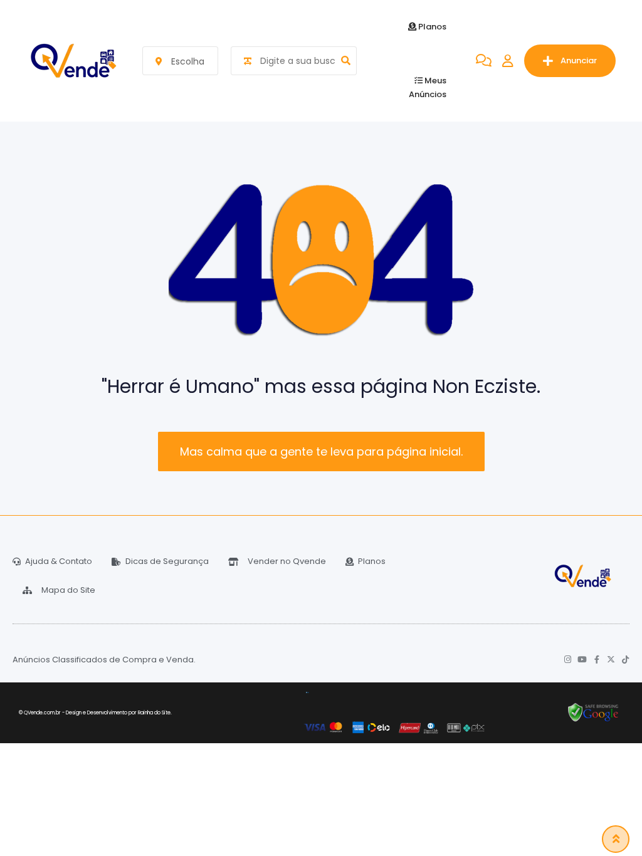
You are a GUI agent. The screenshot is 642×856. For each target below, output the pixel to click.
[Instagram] (568, 659)
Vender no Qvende (287, 561)
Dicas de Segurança (167, 561)
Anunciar (578, 60)
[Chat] (484, 61)
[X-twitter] (611, 659)
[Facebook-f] (596, 659)
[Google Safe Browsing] (593, 712)
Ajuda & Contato (58, 561)
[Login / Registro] (507, 61)
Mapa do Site (68, 590)
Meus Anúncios (427, 87)
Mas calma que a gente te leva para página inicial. (321, 451)
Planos (431, 27)
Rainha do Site (154, 712)
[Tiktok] (625, 659)
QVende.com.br (42, 712)
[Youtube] (582, 659)
